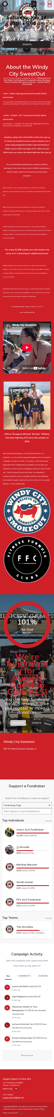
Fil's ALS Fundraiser (28, 899)
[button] (27, 35)
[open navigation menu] (49, 4)
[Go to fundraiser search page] (26, 4)
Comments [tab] (24, 975)
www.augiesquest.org (27, 312)
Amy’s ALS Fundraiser (30, 829)
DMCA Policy (39, 1109)
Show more (26, 1055)
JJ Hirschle (22, 847)
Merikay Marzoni (26, 864)
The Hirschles (24, 927)
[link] (27, 44)
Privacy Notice (42, 1106)
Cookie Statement (24, 1109)
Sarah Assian (24, 882)
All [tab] (8, 975)
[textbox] (27, 811)
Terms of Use (9, 1109)
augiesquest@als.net (13, 1097)
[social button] (34, 3)
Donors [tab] (43, 975)
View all (48, 821)
